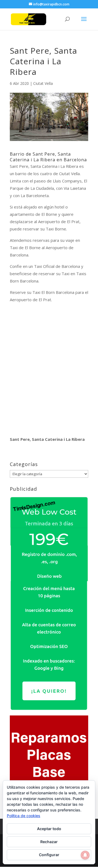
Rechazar (49, 841)
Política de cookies (23, 815)
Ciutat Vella (43, 83)
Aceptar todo (49, 828)
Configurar (49, 854)
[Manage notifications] (85, 855)
